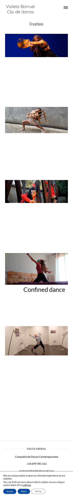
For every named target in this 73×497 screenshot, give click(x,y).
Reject (24, 491)
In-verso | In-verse (41, 216)
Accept (10, 491)
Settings (38, 491)
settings (27, 485)
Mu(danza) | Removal (37, 143)
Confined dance (44, 289)
